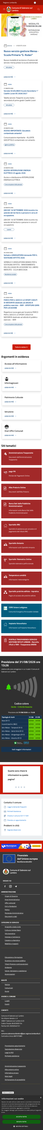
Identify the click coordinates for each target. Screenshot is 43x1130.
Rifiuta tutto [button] (21, 1122)
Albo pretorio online (12, 1069)
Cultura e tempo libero (13, 930)
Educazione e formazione (13, 957)
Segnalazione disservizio (13, 1049)
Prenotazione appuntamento (15, 1045)
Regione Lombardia (10, 2)
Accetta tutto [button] (21, 1117)
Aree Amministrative (12, 899)
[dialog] (21, 1112)
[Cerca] (38, 9)
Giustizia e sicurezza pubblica (15, 960)
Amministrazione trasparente (15, 1066)
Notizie (7, 984)
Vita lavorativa (10, 933)
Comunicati (9, 988)
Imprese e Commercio (12, 937)
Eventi (7, 1004)
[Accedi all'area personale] (35, 2)
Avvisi (9, 45)
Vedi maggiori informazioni (21, 749)
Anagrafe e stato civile (13, 927)
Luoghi (7, 1001)
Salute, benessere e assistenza (16, 971)
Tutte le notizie (20, 347)
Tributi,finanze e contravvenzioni (16, 964)
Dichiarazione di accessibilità (15, 1079)
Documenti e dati (11, 916)
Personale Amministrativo (14, 913)
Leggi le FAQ (9, 1052)
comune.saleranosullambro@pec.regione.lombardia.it (20, 1033)
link (4, 1112)
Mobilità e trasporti (11, 943)
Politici (7, 909)
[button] (21, 1126)
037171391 (18, 1036)
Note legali (8, 1076)
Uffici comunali (10, 903)
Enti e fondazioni (11, 906)
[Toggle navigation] (4, 9)
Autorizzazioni (10, 974)
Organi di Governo (11, 896)
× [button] (40, 1097)
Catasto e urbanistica (12, 940)
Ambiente (8, 967)
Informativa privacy (12, 1073)
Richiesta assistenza (12, 1056)
